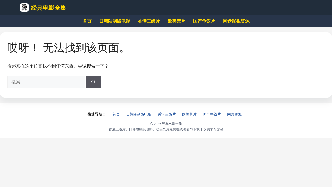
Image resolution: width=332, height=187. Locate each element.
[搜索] (93, 82)
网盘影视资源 (236, 21)
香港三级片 (149, 21)
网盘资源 (234, 114)
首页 (87, 21)
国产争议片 (204, 21)
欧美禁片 (176, 21)
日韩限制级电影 (114, 21)
